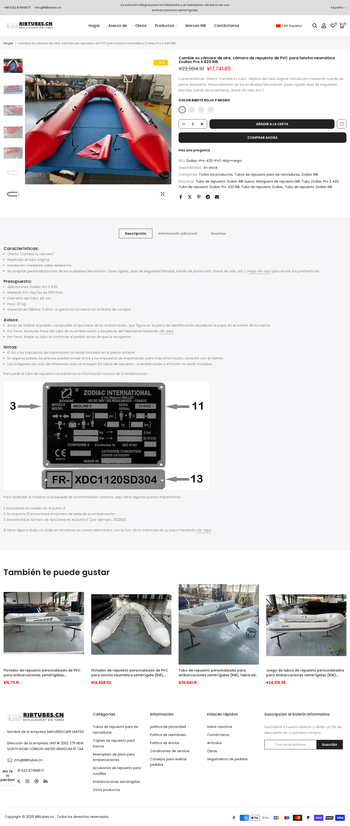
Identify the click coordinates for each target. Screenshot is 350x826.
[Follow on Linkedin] (45, 781)
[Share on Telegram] (208, 197)
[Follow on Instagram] (27, 781)
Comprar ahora (262, 137)
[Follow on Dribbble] (36, 781)
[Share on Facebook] (181, 197)
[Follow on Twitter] (18, 781)
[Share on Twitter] (190, 197)
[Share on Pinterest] (199, 197)
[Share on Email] (217, 197)
